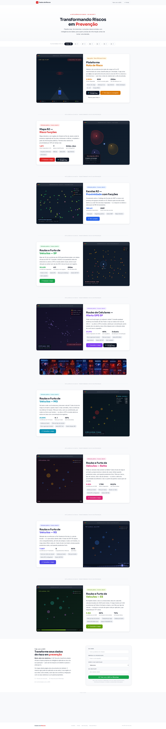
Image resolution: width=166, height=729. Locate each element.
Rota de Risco (92, 725)
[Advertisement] (83, 706)
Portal (78, 725)
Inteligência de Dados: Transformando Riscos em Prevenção (83, 114)
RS (105, 44)
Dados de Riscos (45, 2)
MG (91, 44)
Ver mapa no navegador (111, 93)
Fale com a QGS (117, 2)
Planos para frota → (94, 97)
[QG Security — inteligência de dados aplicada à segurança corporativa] (83, 367)
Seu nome (91, 648)
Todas (68, 44)
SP (83, 44)
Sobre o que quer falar (95, 662)
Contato (73, 725)
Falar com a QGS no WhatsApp (109, 677)
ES (112, 44)
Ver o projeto (94, 218)
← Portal (126, 2)
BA (98, 44)
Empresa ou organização (95, 655)
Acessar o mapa (48, 159)
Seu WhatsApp (92, 669)
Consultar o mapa (95, 345)
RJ (76, 44)
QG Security (85, 725)
